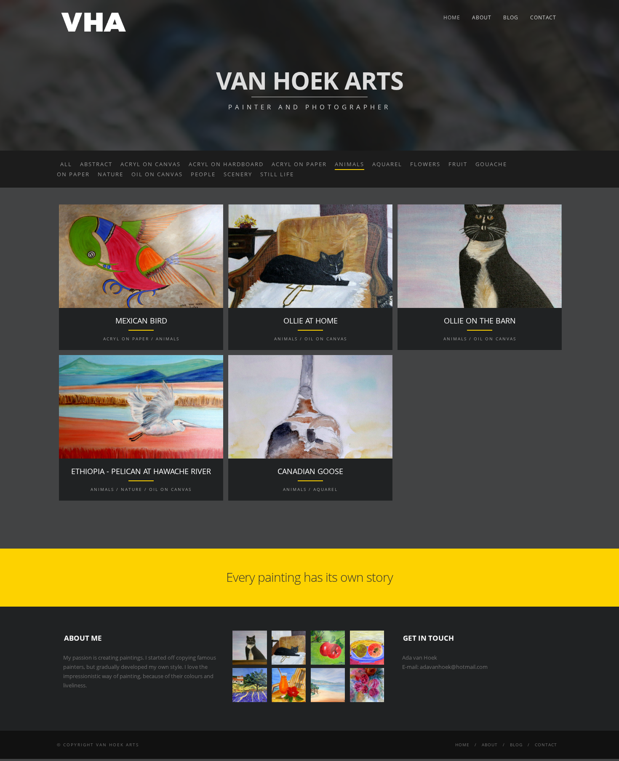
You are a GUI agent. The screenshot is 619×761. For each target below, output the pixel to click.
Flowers (425, 164)
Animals (349, 164)
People (203, 174)
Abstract (96, 164)
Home (451, 17)
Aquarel (387, 164)
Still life (277, 174)
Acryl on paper (299, 164)
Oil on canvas (157, 174)
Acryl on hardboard (226, 164)
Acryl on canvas (150, 164)
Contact (543, 17)
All (66, 164)
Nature (110, 174)
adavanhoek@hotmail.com (454, 667)
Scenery (238, 174)
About (481, 17)
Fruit (457, 164)
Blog (510, 17)
